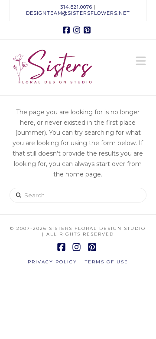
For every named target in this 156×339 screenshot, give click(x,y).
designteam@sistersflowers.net (78, 13)
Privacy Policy (52, 262)
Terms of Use (106, 262)
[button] (140, 61)
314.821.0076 (76, 7)
